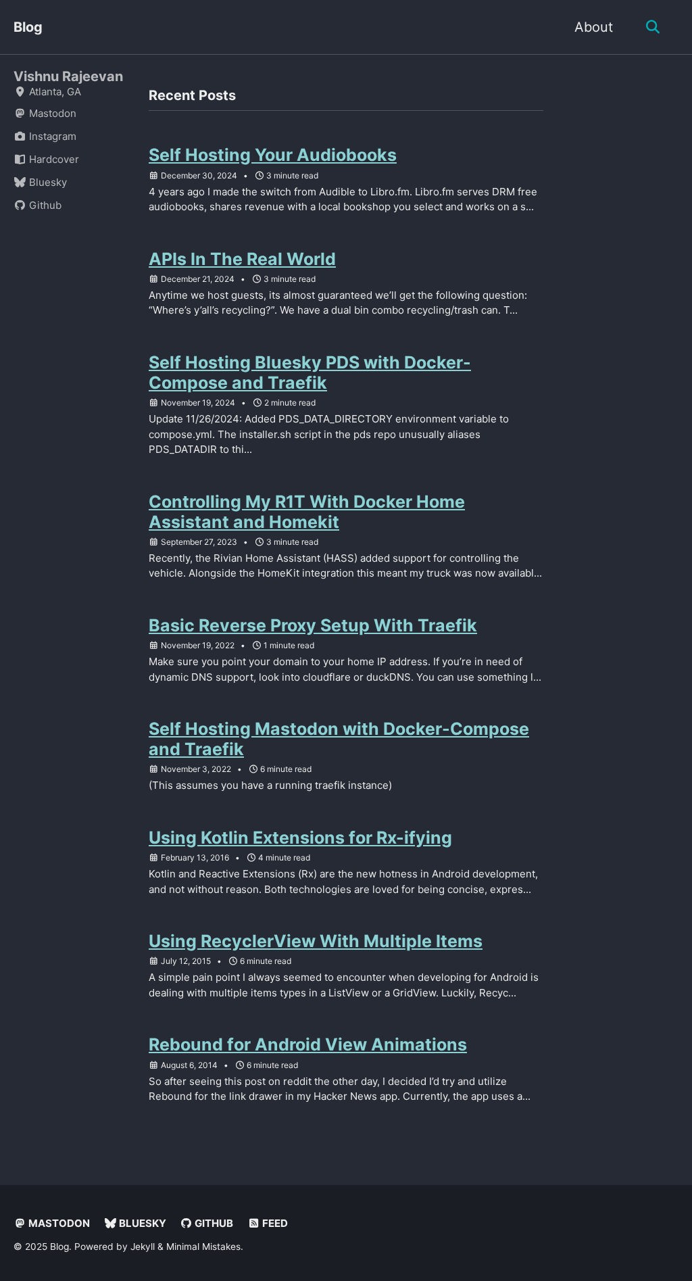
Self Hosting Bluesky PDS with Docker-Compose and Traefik (310, 372)
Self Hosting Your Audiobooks (273, 155)
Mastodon (51, 113)
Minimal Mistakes (203, 1246)
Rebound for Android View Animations (308, 1044)
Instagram (51, 136)
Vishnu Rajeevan (68, 76)
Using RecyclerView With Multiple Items (316, 941)
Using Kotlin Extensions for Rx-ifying (300, 837)
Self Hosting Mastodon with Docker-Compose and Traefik (339, 739)
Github (43, 205)
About (593, 27)
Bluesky (46, 182)
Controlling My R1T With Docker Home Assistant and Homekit (307, 511)
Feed (274, 1223)
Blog (28, 27)
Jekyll (142, 1246)
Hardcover (52, 159)
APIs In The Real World (242, 259)
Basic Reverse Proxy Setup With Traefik (313, 625)
